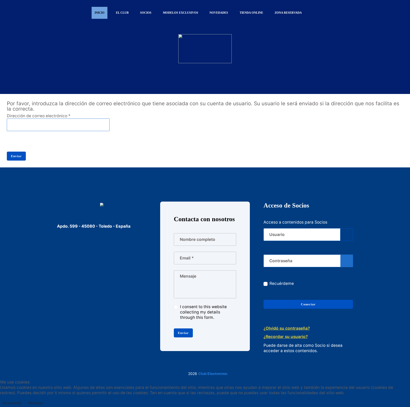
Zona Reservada (288, 12)
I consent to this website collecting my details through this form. (203, 312)
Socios (145, 12)
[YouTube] (80, 249)
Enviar (16, 156)
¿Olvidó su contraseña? (287, 328)
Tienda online (251, 12)
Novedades (218, 12)
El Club (122, 12)
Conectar (308, 304)
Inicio (99, 12)
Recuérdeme (281, 283)
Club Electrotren (212, 373)
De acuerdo (12, 403)
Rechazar (35, 403)
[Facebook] (64, 249)
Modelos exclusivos (180, 12)
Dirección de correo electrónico (38, 115)
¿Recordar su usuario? (286, 336)
